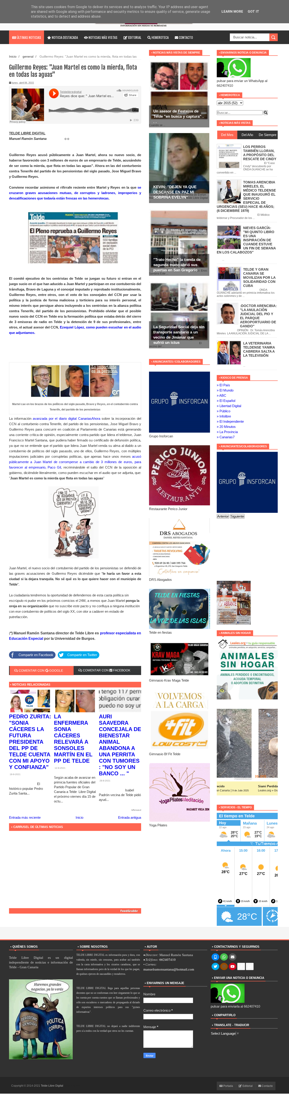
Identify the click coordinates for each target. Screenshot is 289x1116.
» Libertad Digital (229, 406)
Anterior (223, 516)
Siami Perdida (230, 786)
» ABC (221, 395)
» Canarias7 (226, 437)
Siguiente (237, 516)
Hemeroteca (160, 37)
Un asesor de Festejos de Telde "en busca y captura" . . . (178, 116)
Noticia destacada (64, 37)
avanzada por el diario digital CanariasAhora (66, 418)
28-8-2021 (104, 780)
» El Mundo (225, 390)
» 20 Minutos (226, 427)
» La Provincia (227, 432)
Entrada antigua (129, 817)
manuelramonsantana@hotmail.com (168, 969)
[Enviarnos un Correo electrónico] (232, 957)
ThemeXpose (72, 1085)
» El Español (226, 401)
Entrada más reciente (25, 817)
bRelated (136, 810)
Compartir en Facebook (36, 655)
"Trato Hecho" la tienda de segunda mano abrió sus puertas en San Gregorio (176, 265)
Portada (228, 1086)
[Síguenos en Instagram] (224, 967)
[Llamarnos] (215, 957)
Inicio (12, 56)
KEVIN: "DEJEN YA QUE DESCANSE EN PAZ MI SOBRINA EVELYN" (174, 192)
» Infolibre (224, 416)
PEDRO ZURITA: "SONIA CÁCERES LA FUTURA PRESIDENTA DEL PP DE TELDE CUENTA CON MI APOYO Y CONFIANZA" (30, 741)
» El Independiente (230, 421)
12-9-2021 (59, 768)
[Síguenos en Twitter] (215, 967)
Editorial (134, 37)
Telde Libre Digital (52, 1085)
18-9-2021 (15, 774)
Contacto (185, 37)
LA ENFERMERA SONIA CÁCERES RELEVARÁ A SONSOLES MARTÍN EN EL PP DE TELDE (73, 738)
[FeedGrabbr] (75, 911)
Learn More (232, 11)
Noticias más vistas (102, 37)
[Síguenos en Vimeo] (250, 967)
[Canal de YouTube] (232, 967)
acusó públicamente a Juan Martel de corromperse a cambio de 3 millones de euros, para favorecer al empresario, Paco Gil (75, 462)
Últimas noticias (28, 37)
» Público (223, 411)
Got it (253, 11)
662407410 (167, 959)
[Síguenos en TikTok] (241, 967)
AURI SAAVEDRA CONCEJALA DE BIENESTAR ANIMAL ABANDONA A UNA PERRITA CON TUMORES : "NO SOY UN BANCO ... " (120, 744)
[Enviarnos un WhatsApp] (224, 957)
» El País (223, 385)
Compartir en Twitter (82, 655)
